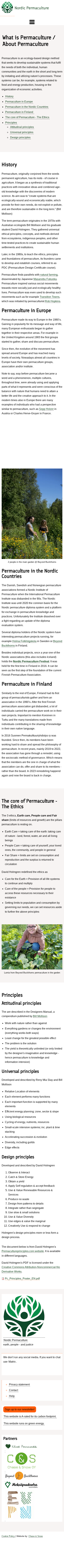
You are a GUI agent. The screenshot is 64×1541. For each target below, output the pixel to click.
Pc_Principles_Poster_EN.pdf (22, 1278)
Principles (11, 122)
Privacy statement (19, 1384)
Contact (13, 1390)
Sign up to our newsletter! (19, 1409)
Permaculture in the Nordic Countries (26, 106)
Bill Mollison (40, 1016)
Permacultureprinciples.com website (23, 1251)
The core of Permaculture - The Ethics (27, 117)
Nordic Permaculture (32, 8)
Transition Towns (49, 296)
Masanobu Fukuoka (45, 279)
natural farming (49, 274)
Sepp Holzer (46, 409)
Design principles (20, 137)
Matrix (12, 1361)
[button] (32, 22)
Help (12, 1396)
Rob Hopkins (52, 301)
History (9, 96)
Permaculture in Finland (19, 112)
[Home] (7, 8)
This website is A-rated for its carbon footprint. (30, 1416)
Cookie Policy (8, 1536)
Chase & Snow (36, 1536)
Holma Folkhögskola (24, 641)
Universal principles (21, 132)
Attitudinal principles (22, 127)
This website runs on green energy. (24, 1423)
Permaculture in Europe (19, 101)
